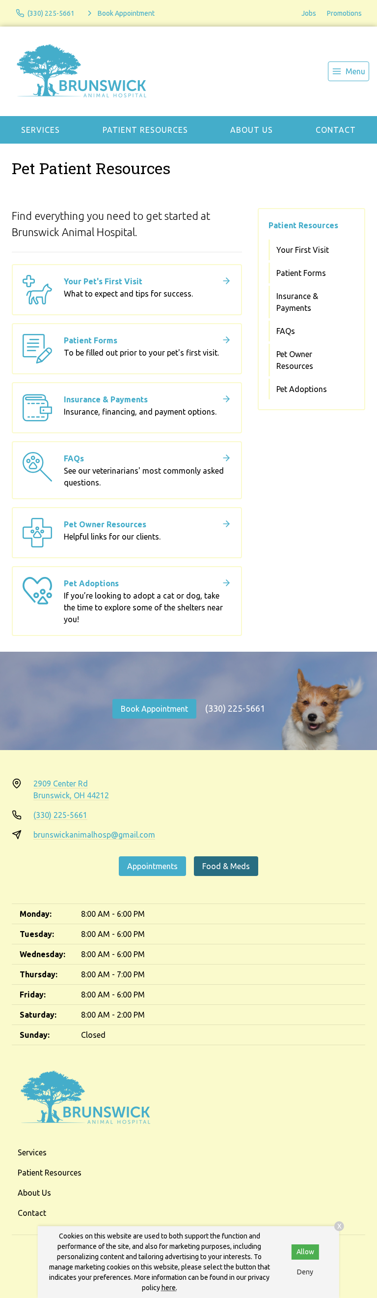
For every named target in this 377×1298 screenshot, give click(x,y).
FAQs (285, 331)
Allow (305, 1252)
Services (40, 129)
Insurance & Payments (297, 302)
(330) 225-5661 (235, 708)
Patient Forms (301, 273)
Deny (305, 1272)
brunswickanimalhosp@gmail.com (94, 834)
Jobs (308, 13)
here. (169, 1288)
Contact (336, 129)
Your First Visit (302, 249)
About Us (251, 129)
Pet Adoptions (301, 389)
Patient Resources (145, 129)
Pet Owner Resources (294, 360)
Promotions (344, 13)
